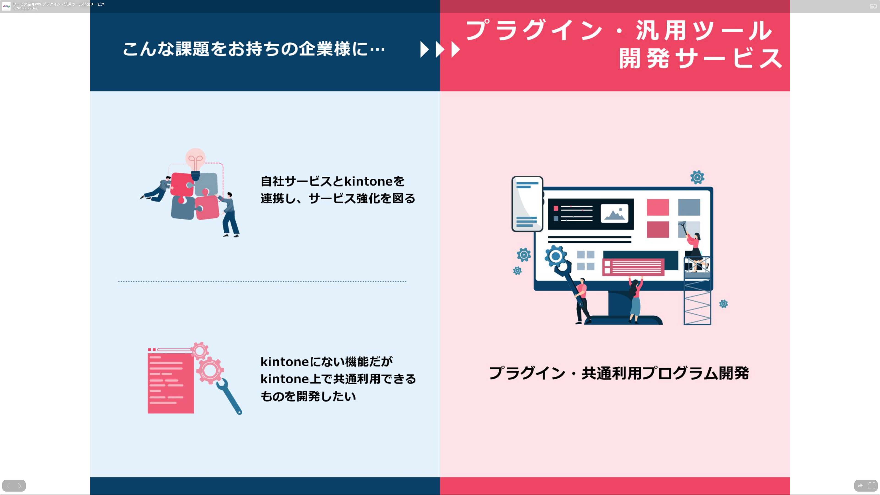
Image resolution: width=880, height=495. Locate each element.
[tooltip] (860, 486)
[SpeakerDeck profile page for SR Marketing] (6, 6)
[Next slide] (20, 486)
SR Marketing (27, 8)
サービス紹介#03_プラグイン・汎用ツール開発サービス (59, 4)
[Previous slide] (8, 486)
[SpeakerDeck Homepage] (873, 7)
